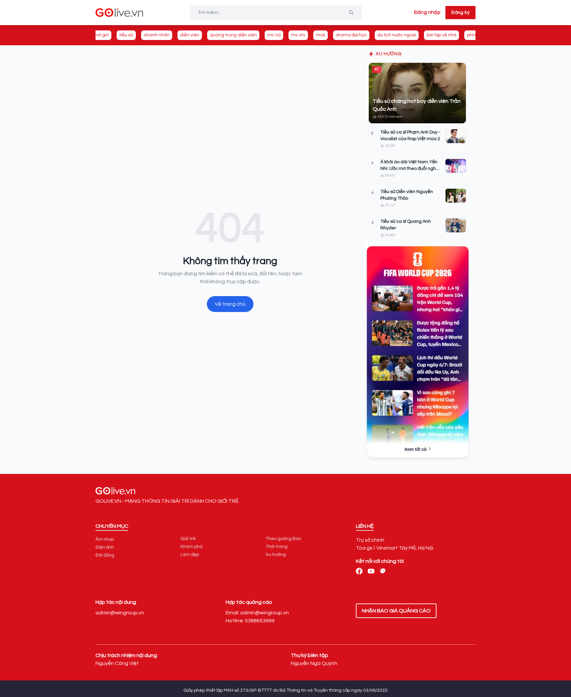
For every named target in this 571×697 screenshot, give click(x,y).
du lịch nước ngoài (396, 35)
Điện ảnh (104, 547)
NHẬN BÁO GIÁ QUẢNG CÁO (396, 610)
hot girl (101, 35)
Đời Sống (104, 555)
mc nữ (274, 35)
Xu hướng (276, 554)
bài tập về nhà (441, 35)
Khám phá (191, 546)
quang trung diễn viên (233, 35)
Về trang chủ (230, 304)
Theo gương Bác (283, 538)
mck (320, 35)
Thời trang (276, 546)
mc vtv (298, 35)
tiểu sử (126, 35)
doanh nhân (157, 35)
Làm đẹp (189, 554)
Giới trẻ (188, 538)
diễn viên (189, 35)
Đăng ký (460, 12)
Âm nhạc (104, 539)
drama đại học (351, 35)
